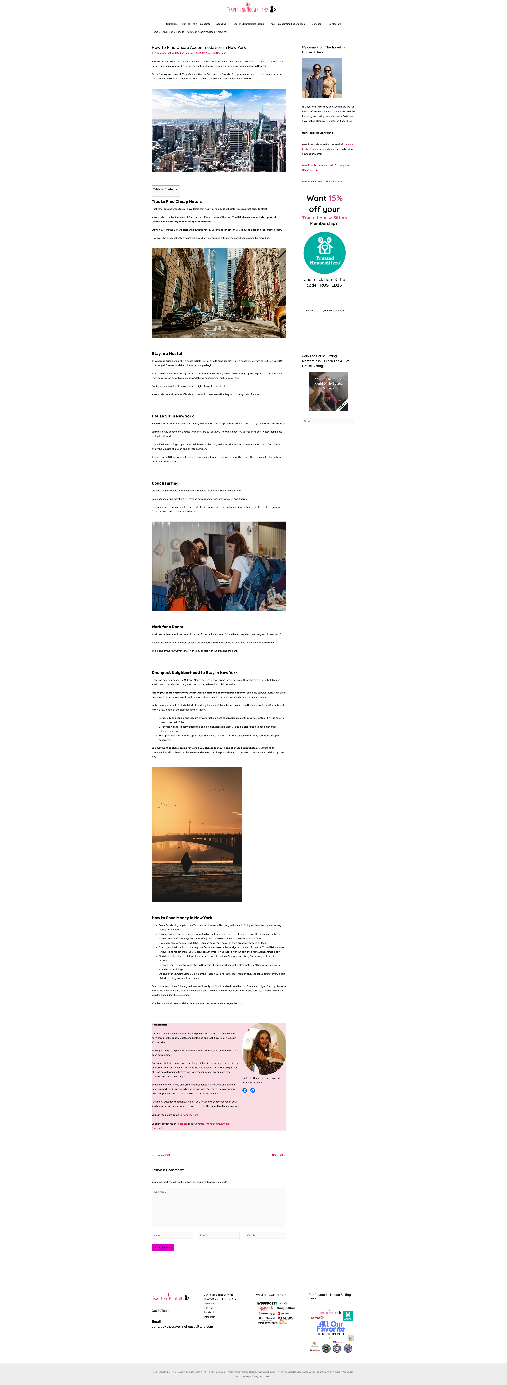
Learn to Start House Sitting (249, 23)
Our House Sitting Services (218, 1294)
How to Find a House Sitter (196, 23)
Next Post (279, 1154)
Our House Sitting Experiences (288, 23)
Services (316, 23)
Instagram (209, 1316)
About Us (221, 23)
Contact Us (335, 23)
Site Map (208, 1308)
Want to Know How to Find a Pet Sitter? (323, 181)
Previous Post (161, 1154)
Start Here (172, 23)
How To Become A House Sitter (221, 1299)
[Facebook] (252, 1090)
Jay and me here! (189, 1114)
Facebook (182, 1123)
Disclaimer (209, 1303)
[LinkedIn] (244, 1090)
